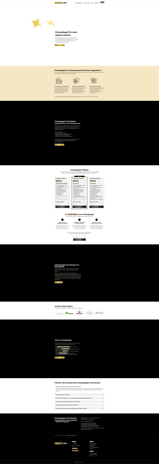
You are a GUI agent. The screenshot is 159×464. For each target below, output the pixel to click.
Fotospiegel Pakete (59, 45)
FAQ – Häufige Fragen (93, 454)
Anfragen (102, 2)
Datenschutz (77, 462)
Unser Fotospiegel (59, 144)
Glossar (91, 455)
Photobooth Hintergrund (94, 447)
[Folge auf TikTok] (76, 450)
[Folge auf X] (77, 450)
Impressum (82, 462)
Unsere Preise (92, 446)
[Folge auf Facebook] (74, 450)
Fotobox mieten (92, 444)
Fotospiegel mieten (59, 357)
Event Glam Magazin (93, 453)
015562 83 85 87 (77, 445)
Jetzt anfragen (58, 282)
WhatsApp (75, 443)
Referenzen (92, 448)
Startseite (56, 435)
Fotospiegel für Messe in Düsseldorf (63, 278)
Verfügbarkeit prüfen (60, 206)
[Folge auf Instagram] (72, 450)
